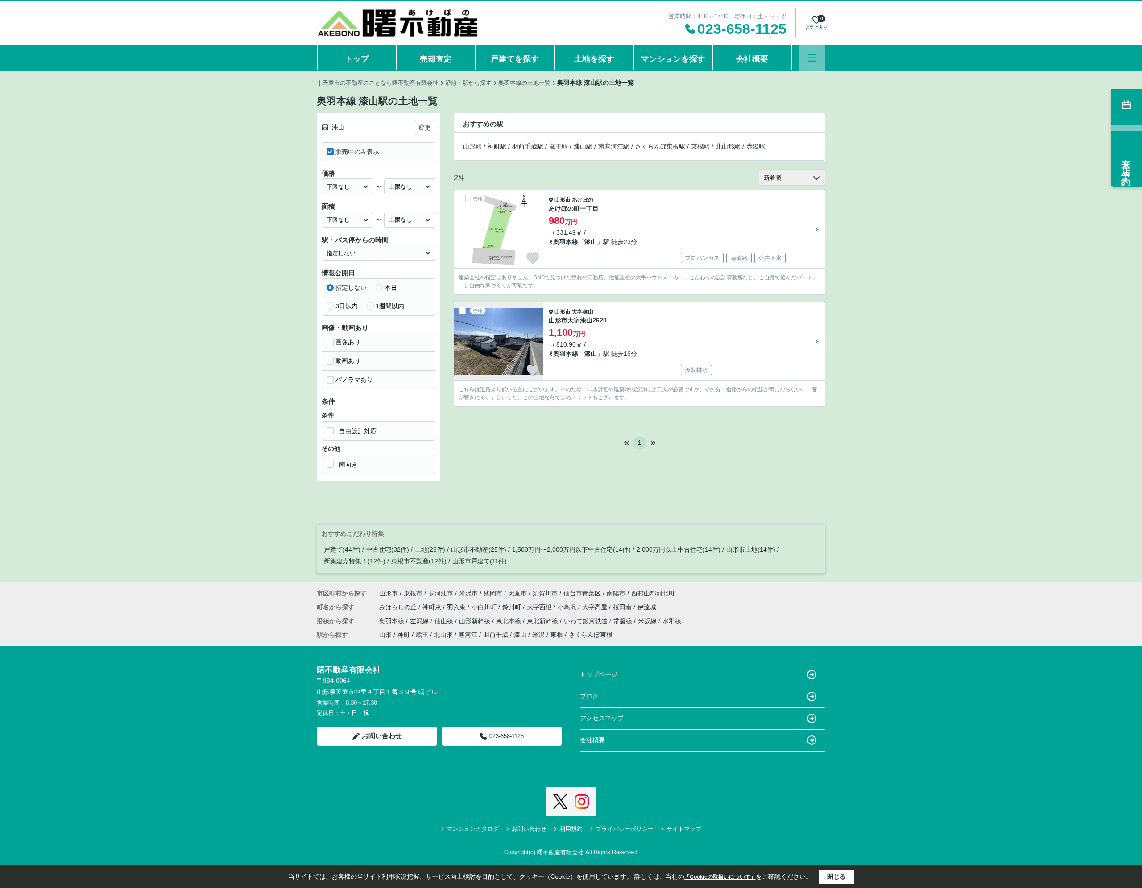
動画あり (347, 360)
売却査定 (436, 58)
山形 (385, 634)
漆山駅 (583, 146)
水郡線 (671, 620)
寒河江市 (440, 593)
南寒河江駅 (613, 146)
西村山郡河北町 (653, 593)
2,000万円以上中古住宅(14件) (678, 549)
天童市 (517, 593)
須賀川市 (545, 593)
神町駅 (497, 146)
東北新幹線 (543, 620)
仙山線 (444, 620)
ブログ (589, 696)
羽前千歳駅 (527, 146)
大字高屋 (595, 607)
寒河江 (468, 634)
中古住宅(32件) (387, 549)
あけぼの (582, 200)
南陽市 (616, 593)
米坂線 (648, 620)
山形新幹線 (475, 620)
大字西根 (540, 607)
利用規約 (571, 829)
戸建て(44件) (342, 549)
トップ (357, 58)
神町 (403, 634)
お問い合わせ (382, 735)
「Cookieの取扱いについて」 (720, 877)
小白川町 (485, 607)
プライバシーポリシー (625, 829)
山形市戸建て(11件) (479, 561)
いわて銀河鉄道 (586, 620)
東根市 (413, 593)
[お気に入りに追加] (532, 258)
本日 (391, 287)
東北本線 (509, 620)
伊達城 (646, 607)
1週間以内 (390, 306)
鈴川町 (512, 607)
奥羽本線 (565, 241)
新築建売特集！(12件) (354, 561)
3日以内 (346, 306)
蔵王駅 (558, 146)
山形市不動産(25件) (478, 549)
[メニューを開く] (812, 57)
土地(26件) (430, 549)
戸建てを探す (515, 58)
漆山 (590, 241)
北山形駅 (728, 146)
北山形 (443, 634)
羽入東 (457, 607)
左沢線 (420, 620)
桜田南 (623, 607)
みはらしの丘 (398, 607)
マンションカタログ (473, 829)
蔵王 (422, 634)
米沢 (538, 634)
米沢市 (468, 593)
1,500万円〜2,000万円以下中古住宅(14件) (571, 549)
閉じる (836, 876)
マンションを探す (673, 58)
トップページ (598, 674)
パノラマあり (354, 379)
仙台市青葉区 (582, 593)
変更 (424, 127)
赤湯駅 (755, 146)
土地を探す (594, 58)
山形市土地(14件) (750, 549)
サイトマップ (683, 829)
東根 (556, 634)
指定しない (351, 287)
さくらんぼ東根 (590, 634)
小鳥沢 (568, 607)
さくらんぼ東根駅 (660, 146)
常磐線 (623, 620)
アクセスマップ (602, 718)
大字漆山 (582, 312)
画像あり (347, 342)
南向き (348, 464)
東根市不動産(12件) (419, 561)
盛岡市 (493, 593)
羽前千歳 (495, 634)
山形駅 (472, 146)
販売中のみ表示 (357, 151)
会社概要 (752, 58)
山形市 (562, 200)
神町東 (432, 607)
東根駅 (700, 146)
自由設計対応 (358, 430)
